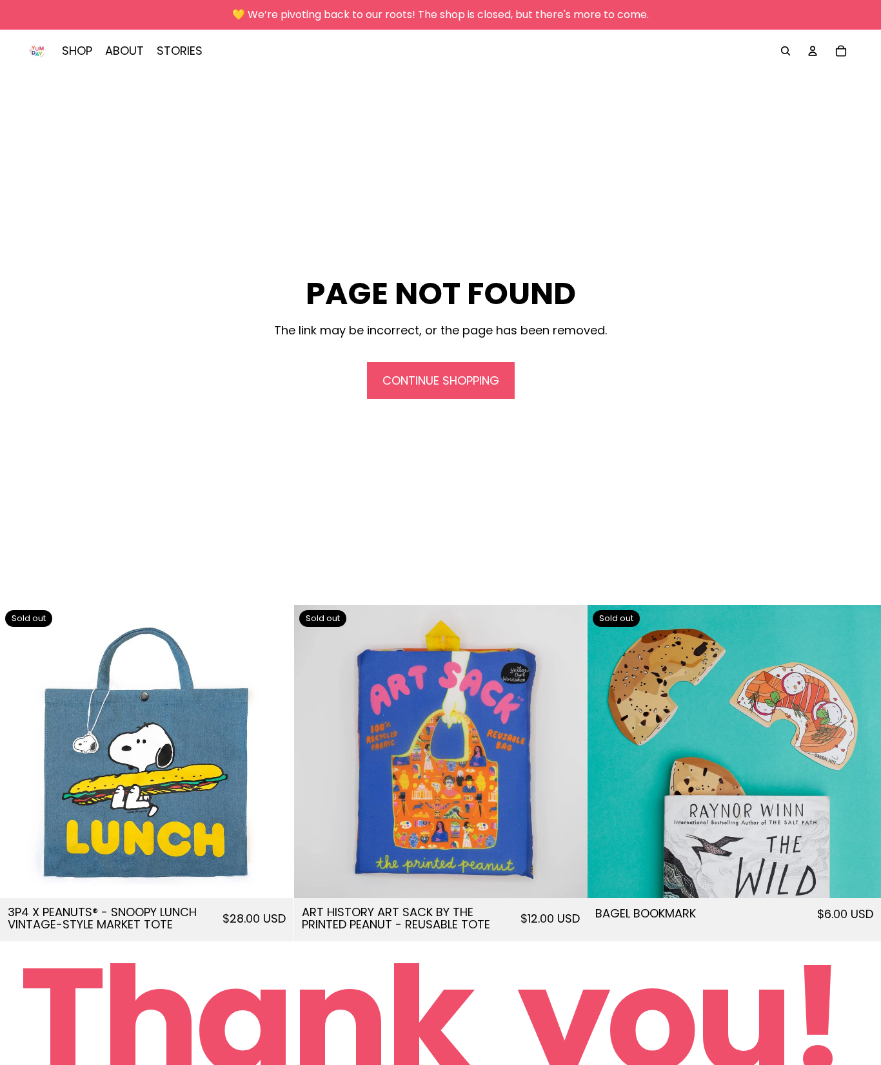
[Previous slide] (19, 751)
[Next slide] (274, 751)
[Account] (812, 51)
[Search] (785, 51)
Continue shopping (440, 380)
